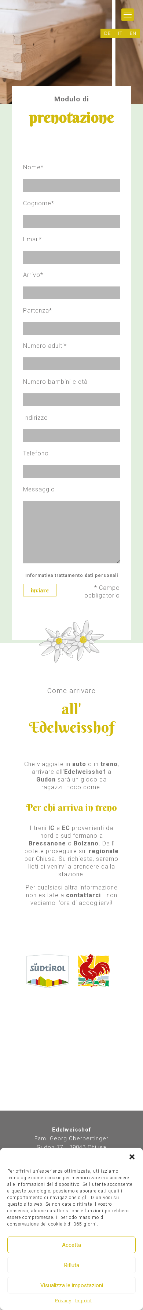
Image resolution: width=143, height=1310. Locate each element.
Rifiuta (71, 1265)
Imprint (83, 1300)
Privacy (63, 1300)
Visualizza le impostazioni (71, 1285)
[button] (132, 1157)
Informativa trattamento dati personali (71, 575)
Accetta (71, 1245)
